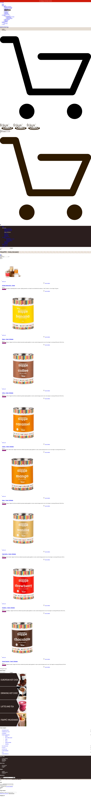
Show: (1, 257)
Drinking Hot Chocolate (8, 8)
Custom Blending (5, 21)
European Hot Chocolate (8, 7)
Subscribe (1, 777)
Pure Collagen (6, 11)
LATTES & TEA (4, 749)
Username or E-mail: (3, 792)
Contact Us (4, 773)
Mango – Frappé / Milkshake (7, 500)
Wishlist (3, 29)
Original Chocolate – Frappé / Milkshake (10, 661)
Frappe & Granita (7, 19)
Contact (3, 24)
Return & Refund (5, 772)
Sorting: (1, 255)
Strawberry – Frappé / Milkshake (8, 607)
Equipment (6, 12)
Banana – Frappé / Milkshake (7, 339)
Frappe (3, 767)
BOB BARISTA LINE (5, 730)
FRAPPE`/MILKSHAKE (6, 734)
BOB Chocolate (8, 17)
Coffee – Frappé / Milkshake (7, 393)
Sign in (1, 787)
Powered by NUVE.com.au (4, 26)
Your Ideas (6, 23)
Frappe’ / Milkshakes (7, 232)
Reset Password (11, 793)
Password (1, 785)
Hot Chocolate (4, 765)
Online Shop (4, 5)
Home (3, 4)
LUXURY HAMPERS (8, 6)
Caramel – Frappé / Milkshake (8, 446)
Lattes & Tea (6, 9)
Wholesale (3, 15)
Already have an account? (4, 793)
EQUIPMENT (4, 733)
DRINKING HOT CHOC (6, 731)
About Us (3, 22)
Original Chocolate (8, 742)
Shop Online (4, 760)
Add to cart (4, 281)
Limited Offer (6, 13)
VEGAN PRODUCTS (5, 753)
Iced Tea (5, 10)
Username (1, 784)
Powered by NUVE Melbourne (16, 779)
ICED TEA (3, 747)
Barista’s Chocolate (9, 18)
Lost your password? (9, 786)
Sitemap (3, 771)
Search (11, 672)
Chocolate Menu (6, 14)
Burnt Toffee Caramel (8, 737)
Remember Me (3, 786)
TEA (2, 752)
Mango (6, 740)
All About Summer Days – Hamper (8, 285)
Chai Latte (3, 766)
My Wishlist (2, 2)
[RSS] (0, 778)
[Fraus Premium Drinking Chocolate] (20, 129)
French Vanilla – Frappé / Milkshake (9, 554)
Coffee (6, 739)
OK (14, 777)
